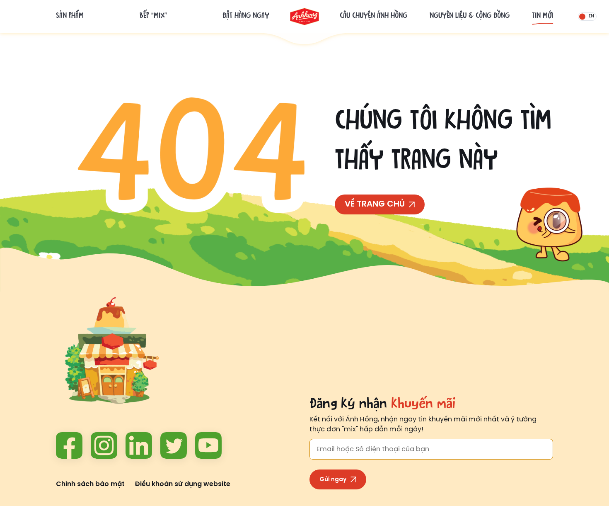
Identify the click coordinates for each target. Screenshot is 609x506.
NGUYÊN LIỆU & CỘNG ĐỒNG (470, 16)
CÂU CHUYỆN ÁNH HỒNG (373, 16)
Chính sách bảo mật (90, 484)
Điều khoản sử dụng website (182, 484)
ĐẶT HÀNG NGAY (245, 16)
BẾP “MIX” (153, 16)
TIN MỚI (542, 16)
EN (591, 17)
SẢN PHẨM (70, 16)
